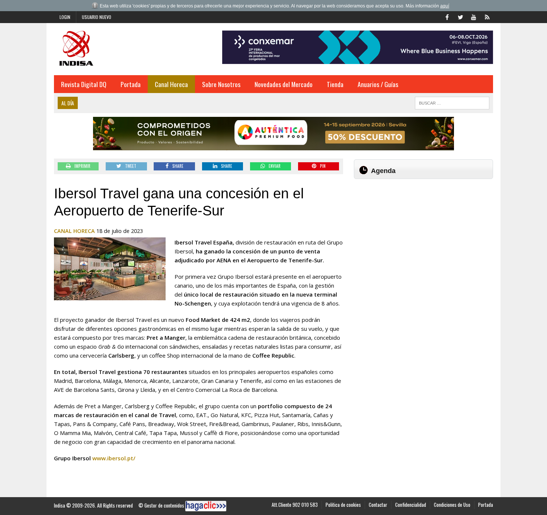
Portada (131, 84)
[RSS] (487, 16)
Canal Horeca (171, 84)
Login (65, 17)
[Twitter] (460, 16)
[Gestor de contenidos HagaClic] (205, 506)
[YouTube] (474, 16)
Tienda (335, 84)
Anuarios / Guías (378, 84)
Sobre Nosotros (221, 84)
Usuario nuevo (96, 17)
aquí (444, 6)
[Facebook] (447, 16)
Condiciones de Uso (452, 504)
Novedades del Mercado (284, 84)
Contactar (378, 504)
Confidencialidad (410, 504)
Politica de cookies (343, 504)
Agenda (383, 171)
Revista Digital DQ (83, 84)
